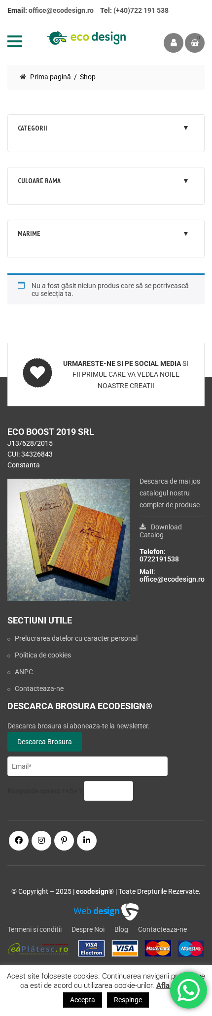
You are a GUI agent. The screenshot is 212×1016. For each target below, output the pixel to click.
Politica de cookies (43, 655)
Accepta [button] (82, 1000)
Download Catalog (161, 531)
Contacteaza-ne (39, 688)
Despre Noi (88, 929)
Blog (121, 929)
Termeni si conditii (34, 929)
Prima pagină (50, 77)
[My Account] (173, 43)
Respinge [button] (128, 1000)
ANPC (24, 672)
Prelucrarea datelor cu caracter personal (76, 638)
